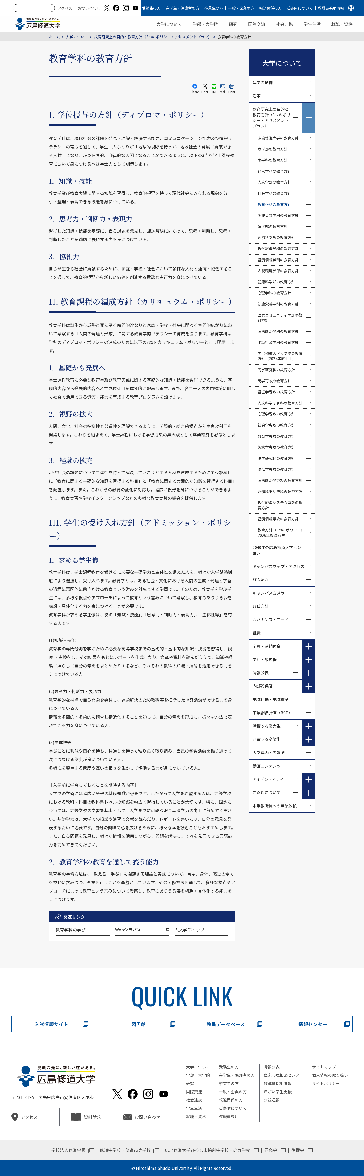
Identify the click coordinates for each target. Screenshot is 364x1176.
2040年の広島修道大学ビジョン (277, 550)
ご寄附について (300, 8)
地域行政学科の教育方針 (278, 342)
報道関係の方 (270, 8)
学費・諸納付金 (267, 646)
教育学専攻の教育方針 (276, 436)
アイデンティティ (268, 779)
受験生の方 (151, 8)
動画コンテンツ (269, 766)
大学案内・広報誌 (269, 752)
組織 (257, 633)
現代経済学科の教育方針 (278, 248)
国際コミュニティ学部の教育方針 (280, 317)
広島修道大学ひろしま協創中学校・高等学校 (207, 1150)
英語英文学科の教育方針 (278, 215)
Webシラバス (128, 929)
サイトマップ (324, 1067)
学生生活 (312, 24)
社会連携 (284, 24)
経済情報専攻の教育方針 (278, 518)
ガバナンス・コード (271, 619)
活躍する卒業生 (267, 739)
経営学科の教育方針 (274, 171)
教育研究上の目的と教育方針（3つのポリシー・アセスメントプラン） (153, 36)
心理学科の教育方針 (274, 292)
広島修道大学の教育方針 (278, 138)
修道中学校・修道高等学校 (125, 1150)
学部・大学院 (205, 24)
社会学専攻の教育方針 (276, 425)
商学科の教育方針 (273, 160)
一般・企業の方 (241, 8)
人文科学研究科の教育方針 (280, 403)
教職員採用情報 (331, 8)
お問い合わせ (89, 8)
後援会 (297, 1150)
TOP (338, 1155)
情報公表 (261, 672)
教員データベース (226, 1024)
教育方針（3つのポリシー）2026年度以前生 (281, 532)
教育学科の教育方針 (274, 204)
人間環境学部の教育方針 (278, 270)
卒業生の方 (213, 8)
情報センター (312, 1024)
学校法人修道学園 (68, 1150)
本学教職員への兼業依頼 (275, 805)
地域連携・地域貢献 (271, 699)
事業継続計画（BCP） (272, 712)
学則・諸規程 (265, 659)
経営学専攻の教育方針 (276, 391)
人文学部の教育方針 (274, 182)
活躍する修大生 (267, 726)
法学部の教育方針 (273, 226)
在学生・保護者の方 (182, 8)
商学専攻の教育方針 (274, 380)
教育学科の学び (71, 929)
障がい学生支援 (278, 1091)
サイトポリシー (326, 1083)
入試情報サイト (51, 1024)
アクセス (65, 8)
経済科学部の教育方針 (276, 237)
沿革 (257, 95)
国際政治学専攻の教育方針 (280, 480)
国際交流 (256, 24)
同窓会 (270, 1150)
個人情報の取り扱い (330, 1075)
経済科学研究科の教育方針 (280, 491)
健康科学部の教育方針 (276, 281)
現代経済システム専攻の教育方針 (280, 505)
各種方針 (261, 606)
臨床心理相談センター (284, 1075)
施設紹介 (261, 579)
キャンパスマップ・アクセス (278, 566)
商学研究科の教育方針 (276, 369)
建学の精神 (263, 82)
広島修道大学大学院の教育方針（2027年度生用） (280, 356)
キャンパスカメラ (269, 593)
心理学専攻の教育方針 (276, 413)
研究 (233, 24)
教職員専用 (229, 1116)
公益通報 (272, 1100)
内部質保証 (263, 686)
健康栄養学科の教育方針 (278, 304)
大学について (169, 24)
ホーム (54, 36)
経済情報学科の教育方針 (278, 259)
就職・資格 (342, 24)
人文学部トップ (189, 929)
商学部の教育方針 (273, 149)
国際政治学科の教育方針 (278, 331)
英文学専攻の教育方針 (276, 447)
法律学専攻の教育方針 (276, 469)
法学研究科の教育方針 (276, 458)
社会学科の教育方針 (274, 193)
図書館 (138, 1024)
